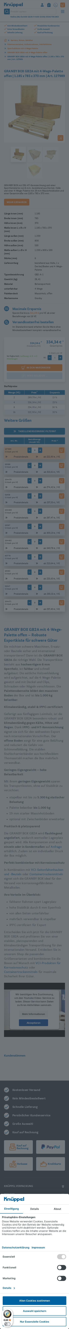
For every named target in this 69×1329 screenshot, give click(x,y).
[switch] (7, 1324)
